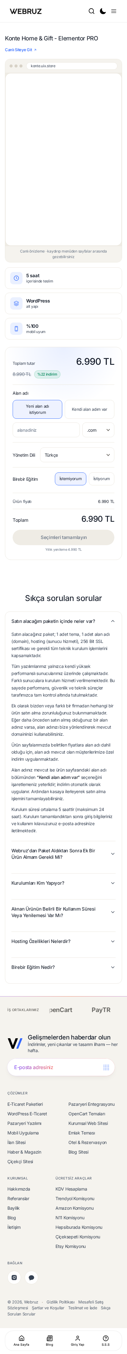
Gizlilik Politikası (61, 1301)
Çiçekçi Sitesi (20, 1161)
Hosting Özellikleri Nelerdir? (41, 941)
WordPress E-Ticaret (27, 1113)
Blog (11, 1217)
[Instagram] (14, 1277)
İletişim (14, 1227)
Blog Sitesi (78, 1151)
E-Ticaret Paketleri (25, 1104)
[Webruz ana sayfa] (26, 11)
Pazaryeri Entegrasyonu (91, 1104)
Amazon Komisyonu (74, 1208)
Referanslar (18, 1198)
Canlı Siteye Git (18, 49)
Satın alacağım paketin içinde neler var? (53, 621)
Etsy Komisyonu (70, 1246)
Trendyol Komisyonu (74, 1198)
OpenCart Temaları (86, 1113)
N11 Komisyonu (69, 1217)
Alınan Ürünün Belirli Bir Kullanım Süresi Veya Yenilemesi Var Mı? (53, 912)
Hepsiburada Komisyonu (78, 1227)
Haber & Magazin (24, 1151)
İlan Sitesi (16, 1142)
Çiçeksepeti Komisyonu (77, 1236)
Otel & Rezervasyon (87, 1142)
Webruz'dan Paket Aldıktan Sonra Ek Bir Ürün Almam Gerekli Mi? (53, 854)
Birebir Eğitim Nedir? (33, 967)
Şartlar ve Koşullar (48, 1307)
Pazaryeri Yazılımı (24, 1123)
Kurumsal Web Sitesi (88, 1123)
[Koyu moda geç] (102, 11)
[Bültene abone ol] (106, 1067)
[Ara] (91, 11)
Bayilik (13, 1208)
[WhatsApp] (31, 1277)
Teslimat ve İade (82, 1307)
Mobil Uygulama (23, 1132)
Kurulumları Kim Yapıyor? (37, 883)
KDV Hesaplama (71, 1188)
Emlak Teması (81, 1132)
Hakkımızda (18, 1188)
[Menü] (114, 11)
